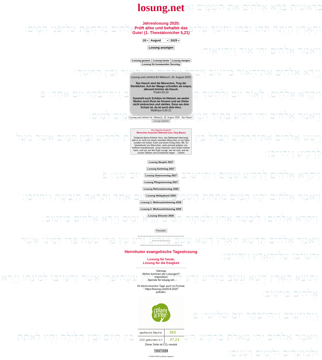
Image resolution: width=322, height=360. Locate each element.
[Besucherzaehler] (161, 351)
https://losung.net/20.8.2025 (161, 289)
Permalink (161, 230)
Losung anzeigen (161, 47)
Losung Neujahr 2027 (161, 162)
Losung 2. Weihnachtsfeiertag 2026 (161, 209)
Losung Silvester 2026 (161, 215)
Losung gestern (141, 60)
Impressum (161, 277)
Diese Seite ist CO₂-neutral (161, 344)
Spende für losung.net (161, 280)
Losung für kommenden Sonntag (161, 64)
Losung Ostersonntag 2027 (161, 175)
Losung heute (161, 60)
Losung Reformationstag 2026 (161, 189)
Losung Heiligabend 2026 (161, 195)
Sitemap (161, 270)
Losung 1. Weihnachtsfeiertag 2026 (161, 202)
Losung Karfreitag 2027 (161, 168)
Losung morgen (181, 60)
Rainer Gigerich (168, 356)
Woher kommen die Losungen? (161, 274)
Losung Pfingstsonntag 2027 (161, 182)
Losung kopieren (161, 121)
